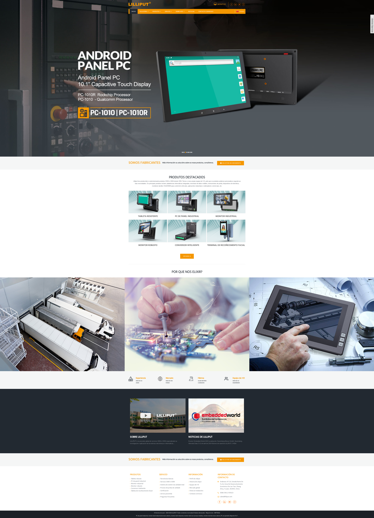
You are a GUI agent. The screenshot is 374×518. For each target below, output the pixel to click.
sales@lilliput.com (226, 497)
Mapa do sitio (209, 513)
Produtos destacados (199, 513)
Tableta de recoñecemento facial (142, 491)
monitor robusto (147, 245)
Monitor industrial (226, 216)
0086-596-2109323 (226, 493)
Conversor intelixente (138, 488)
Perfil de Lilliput (195, 479)
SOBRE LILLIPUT (138, 437)
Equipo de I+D (194, 485)
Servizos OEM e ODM (167, 482)
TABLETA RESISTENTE (148, 216)
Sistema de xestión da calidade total (172, 485)
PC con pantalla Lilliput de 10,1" (229, 516)
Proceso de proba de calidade (170, 488)
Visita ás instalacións (196, 491)
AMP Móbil (217, 513)
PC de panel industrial (138, 481)
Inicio (133, 11)
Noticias (191, 11)
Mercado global (195, 488)
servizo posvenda (166, 494)
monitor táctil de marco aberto (212, 516)
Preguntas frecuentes (167, 497)
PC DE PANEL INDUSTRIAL (187, 216)
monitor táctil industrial (177, 516)
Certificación (164, 491)
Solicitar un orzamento (231, 163)
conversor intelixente (187, 245)
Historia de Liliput (195, 482)
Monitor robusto (136, 486)
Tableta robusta (136, 479)
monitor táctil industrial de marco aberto (159, 516)
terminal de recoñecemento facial (226, 245)
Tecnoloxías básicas (166, 479)
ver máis (186, 256)
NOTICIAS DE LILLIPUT (200, 437)
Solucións (143, 11)
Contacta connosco (205, 11)
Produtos (156, 11)
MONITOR (221, 4)
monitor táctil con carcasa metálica (193, 516)
